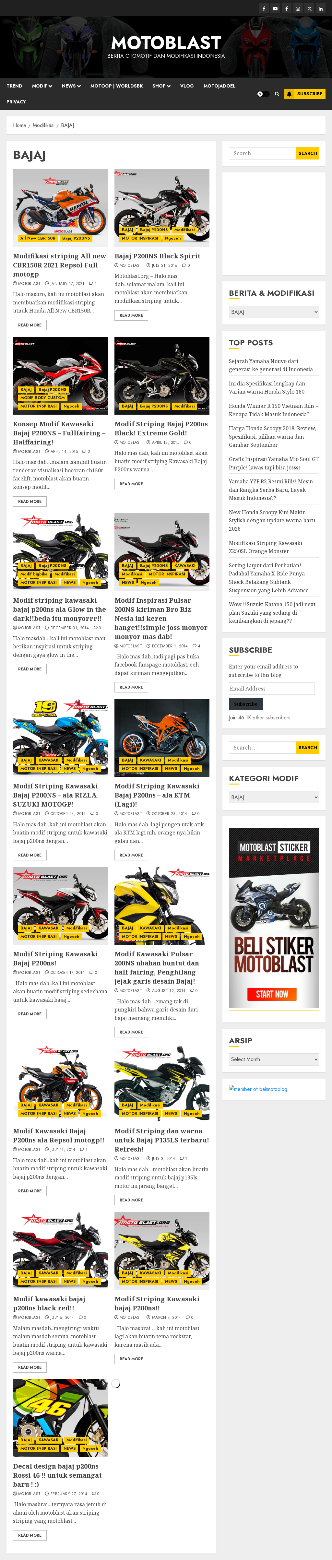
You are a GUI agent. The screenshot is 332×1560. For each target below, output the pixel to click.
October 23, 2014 (169, 814)
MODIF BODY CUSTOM (42, 398)
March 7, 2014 (166, 1317)
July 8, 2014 (163, 1159)
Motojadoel (219, 86)
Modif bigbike (34, 574)
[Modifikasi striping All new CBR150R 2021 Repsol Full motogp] (60, 208)
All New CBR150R (37, 238)
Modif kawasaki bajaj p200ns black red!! (49, 1303)
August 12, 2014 (168, 991)
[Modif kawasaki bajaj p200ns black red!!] (60, 1251)
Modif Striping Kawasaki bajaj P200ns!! (156, 1303)
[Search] (277, 94)
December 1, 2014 (170, 646)
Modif (39, 86)
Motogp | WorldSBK (116, 86)
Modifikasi (184, 230)
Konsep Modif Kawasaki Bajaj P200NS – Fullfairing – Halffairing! (59, 433)
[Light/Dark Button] (263, 94)
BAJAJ (127, 230)
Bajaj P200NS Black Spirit (157, 256)
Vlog (187, 86)
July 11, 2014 (63, 1149)
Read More (30, 325)
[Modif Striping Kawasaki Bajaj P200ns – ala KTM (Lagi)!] (161, 738)
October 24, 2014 (68, 814)
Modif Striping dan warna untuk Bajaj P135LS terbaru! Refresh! (161, 1140)
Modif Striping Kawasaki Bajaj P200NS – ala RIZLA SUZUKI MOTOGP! (55, 795)
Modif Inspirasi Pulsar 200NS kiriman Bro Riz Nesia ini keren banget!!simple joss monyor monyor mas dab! (161, 618)
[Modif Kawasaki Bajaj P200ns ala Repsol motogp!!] (60, 1083)
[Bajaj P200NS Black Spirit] (161, 208)
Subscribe (309, 93)
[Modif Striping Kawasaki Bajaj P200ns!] (60, 906)
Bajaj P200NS (76, 238)
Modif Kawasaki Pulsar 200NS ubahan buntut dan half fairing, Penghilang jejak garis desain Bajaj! (156, 968)
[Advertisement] (274, 223)
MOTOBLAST (166, 43)
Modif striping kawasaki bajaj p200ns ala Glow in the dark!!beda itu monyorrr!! (59, 609)
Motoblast (29, 284)
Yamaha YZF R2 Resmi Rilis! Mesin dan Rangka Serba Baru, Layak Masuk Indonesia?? (271, 490)
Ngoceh (173, 238)
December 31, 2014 (70, 628)
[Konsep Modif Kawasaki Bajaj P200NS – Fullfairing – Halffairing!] (60, 376)
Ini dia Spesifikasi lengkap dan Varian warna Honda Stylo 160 (267, 388)
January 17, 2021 (68, 284)
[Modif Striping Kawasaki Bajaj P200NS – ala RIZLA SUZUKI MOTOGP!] (60, 738)
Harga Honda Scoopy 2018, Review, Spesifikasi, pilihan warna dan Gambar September (272, 436)
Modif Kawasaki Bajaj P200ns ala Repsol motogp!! (58, 1135)
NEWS (69, 86)
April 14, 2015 (64, 452)
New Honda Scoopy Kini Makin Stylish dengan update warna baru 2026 (272, 520)
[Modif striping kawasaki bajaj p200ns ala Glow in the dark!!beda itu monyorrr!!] (60, 552)
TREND (14, 86)
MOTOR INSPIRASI (140, 238)
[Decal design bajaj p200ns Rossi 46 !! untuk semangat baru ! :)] (60, 1418)
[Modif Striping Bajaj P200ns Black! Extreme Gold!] (161, 376)
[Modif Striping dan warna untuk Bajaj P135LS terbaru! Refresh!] (161, 1083)
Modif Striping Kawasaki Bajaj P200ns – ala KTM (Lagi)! (156, 795)
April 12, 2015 (165, 442)
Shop (159, 86)
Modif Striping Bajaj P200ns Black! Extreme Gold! (161, 428)
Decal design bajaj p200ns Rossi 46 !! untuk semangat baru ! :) (57, 1475)
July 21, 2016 (165, 265)
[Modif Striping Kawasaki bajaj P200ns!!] (161, 1251)
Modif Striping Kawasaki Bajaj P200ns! (55, 958)
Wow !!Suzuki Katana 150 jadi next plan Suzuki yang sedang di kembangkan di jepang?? (272, 612)
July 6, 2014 (62, 1317)
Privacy (16, 102)
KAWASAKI (185, 566)
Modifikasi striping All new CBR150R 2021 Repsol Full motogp (59, 265)
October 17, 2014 (68, 972)
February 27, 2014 (69, 1494)
